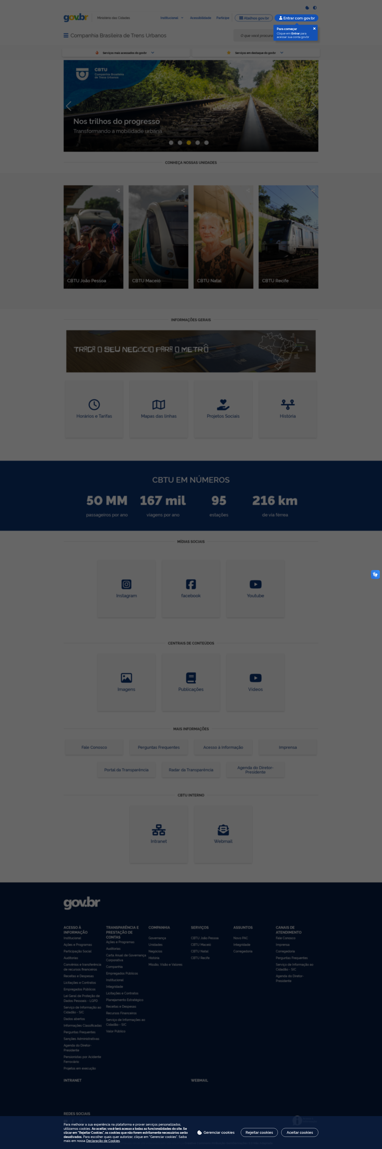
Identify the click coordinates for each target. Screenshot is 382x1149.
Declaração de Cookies (103, 1140)
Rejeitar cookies (259, 1132)
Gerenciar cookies (219, 1132)
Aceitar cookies (300, 1132)
